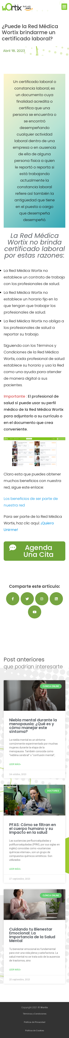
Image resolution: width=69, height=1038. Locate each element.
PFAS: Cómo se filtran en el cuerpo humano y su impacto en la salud (32, 828)
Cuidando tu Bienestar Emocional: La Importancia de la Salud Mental (32, 935)
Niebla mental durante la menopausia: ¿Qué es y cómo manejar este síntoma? (33, 725)
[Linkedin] (56, 598)
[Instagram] (41, 598)
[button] (64, 6)
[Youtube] (34, 611)
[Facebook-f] (12, 598)
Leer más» (15, 764)
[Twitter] (27, 598)
